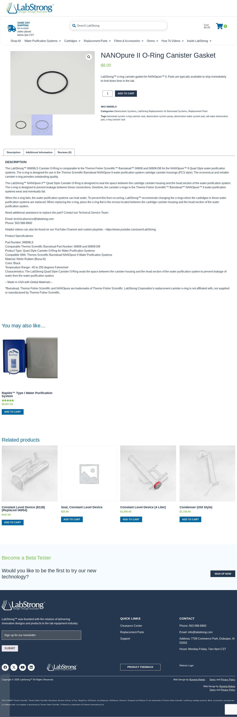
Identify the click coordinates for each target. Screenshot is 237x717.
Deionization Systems (125, 111)
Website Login (186, 665)
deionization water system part (189, 116)
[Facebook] (5, 667)
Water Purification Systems (40, 40)
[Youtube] (22, 667)
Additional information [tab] (39, 152)
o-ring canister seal (115, 119)
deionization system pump (159, 116)
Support (125, 638)
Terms (212, 679)
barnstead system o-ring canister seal (126, 116)
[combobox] (118, 26)
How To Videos (171, 40)
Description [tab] (13, 152)
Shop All (16, 40)
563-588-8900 (197, 625)
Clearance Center (131, 625)
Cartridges (70, 40)
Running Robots (197, 679)
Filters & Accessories (127, 40)
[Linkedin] (31, 667)
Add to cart (126, 93)
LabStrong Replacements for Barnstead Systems (162, 111)
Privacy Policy (228, 679)
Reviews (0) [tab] (64, 152)
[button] (89, 57)
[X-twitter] (13, 667)
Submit (10, 648)
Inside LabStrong (197, 40)
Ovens (151, 40)
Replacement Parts (95, 40)
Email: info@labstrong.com (196, 632)
